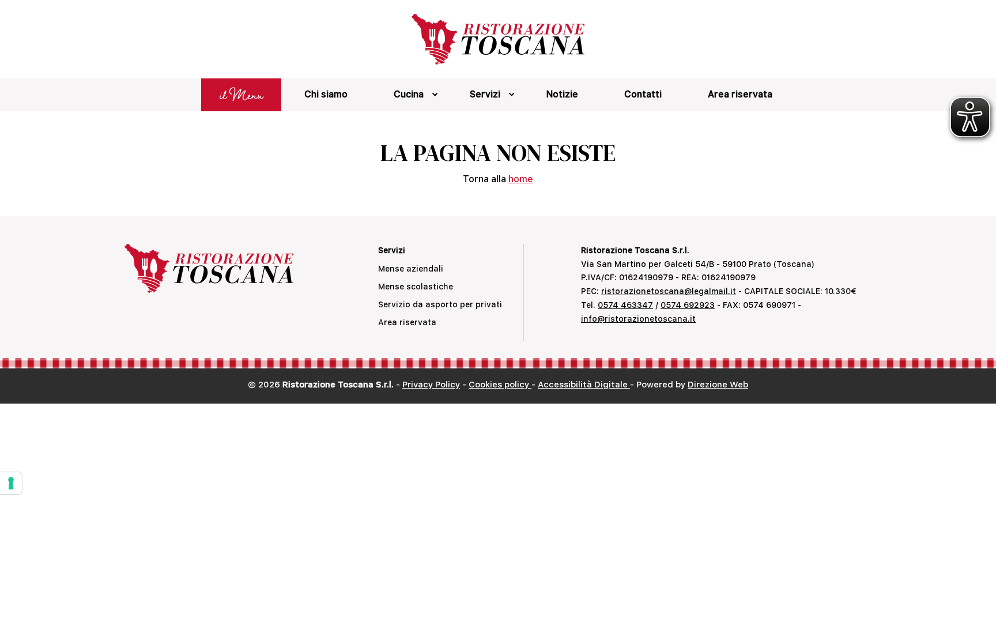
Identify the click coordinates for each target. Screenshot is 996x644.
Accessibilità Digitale (584, 384)
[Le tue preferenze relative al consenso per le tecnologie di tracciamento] (11, 483)
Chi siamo (326, 94)
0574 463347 (625, 305)
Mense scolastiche (415, 286)
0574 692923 (688, 305)
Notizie (562, 94)
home (520, 179)
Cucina (409, 94)
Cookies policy (500, 384)
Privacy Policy (431, 384)
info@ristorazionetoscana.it (638, 318)
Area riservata (740, 94)
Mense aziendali (410, 268)
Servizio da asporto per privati (440, 304)
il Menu (241, 95)
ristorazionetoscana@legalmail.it (668, 291)
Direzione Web (718, 384)
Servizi (485, 94)
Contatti (643, 94)
